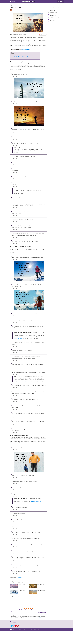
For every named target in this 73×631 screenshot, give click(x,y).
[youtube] (16, 626)
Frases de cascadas (23, 151)
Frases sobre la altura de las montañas (20, 56)
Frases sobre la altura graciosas (19, 58)
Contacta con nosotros (27, 629)
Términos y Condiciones (34, 629)
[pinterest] (18, 626)
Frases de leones (52, 20)
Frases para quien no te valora (54, 17)
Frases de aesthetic (41, 590)
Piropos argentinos (53, 15)
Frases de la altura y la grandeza (19, 55)
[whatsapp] (13, 76)
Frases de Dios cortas (53, 12)
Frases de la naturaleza (21, 381)
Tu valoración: (21, 609)
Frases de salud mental (18, 338)
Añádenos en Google (43, 34)
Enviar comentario (41, 612)
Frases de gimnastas (26, 49)
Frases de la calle (52, 10)
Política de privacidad (41, 629)
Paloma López (15, 11)
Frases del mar (52, 14)
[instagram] (14, 626)
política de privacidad (20, 611)
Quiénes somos (21, 629)
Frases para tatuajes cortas (54, 19)
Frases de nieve (22, 584)
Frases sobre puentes (33, 192)
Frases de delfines (22, 590)
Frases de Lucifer (52, 22)
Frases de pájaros (40, 584)
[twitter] (16, 76)
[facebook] (15, 76)
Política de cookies (47, 629)
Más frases (13, 4)
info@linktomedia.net (38, 617)
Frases (10, 4)
